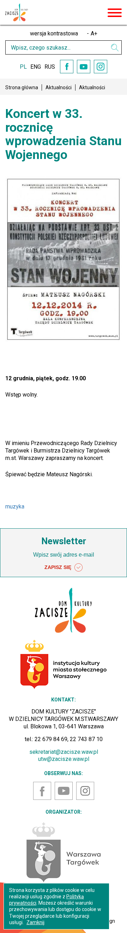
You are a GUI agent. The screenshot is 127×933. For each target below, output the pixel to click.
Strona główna (21, 87)
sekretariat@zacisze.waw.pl (63, 752)
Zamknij (35, 922)
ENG (35, 66)
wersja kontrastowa (54, 33)
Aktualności (59, 87)
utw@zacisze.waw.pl (63, 759)
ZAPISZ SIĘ (58, 567)
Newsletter (63, 541)
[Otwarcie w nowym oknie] (63, 851)
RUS (49, 66)
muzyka (14, 506)
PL (23, 66)
